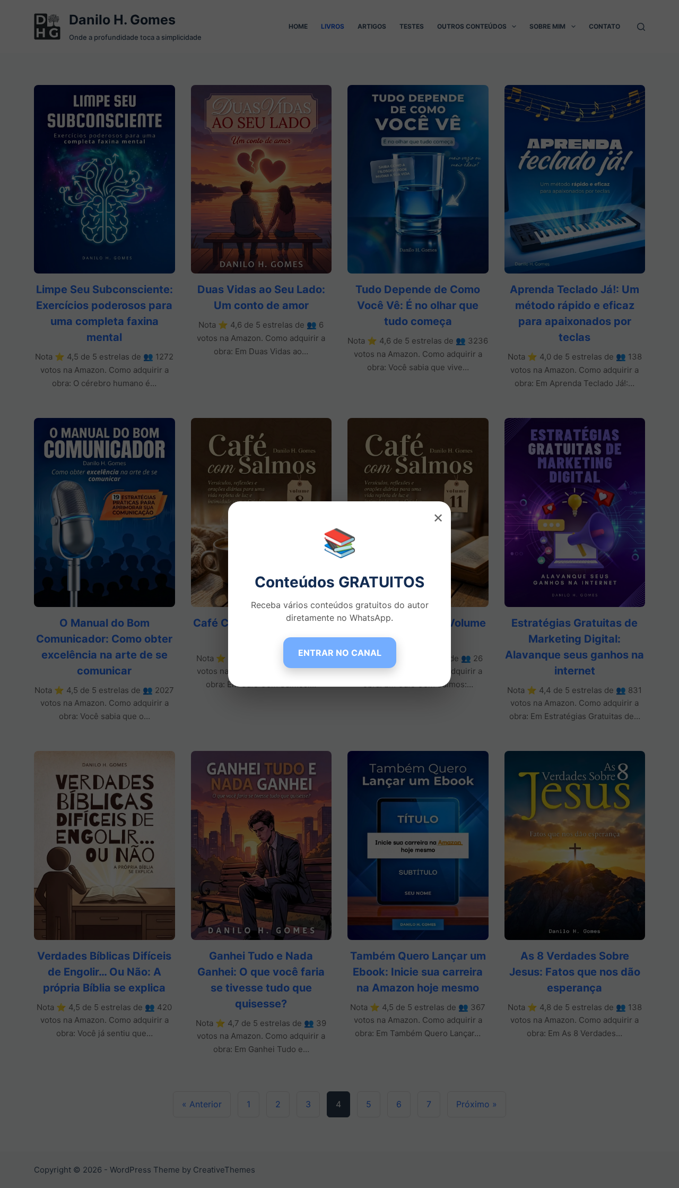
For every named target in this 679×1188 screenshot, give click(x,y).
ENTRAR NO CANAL (339, 652)
